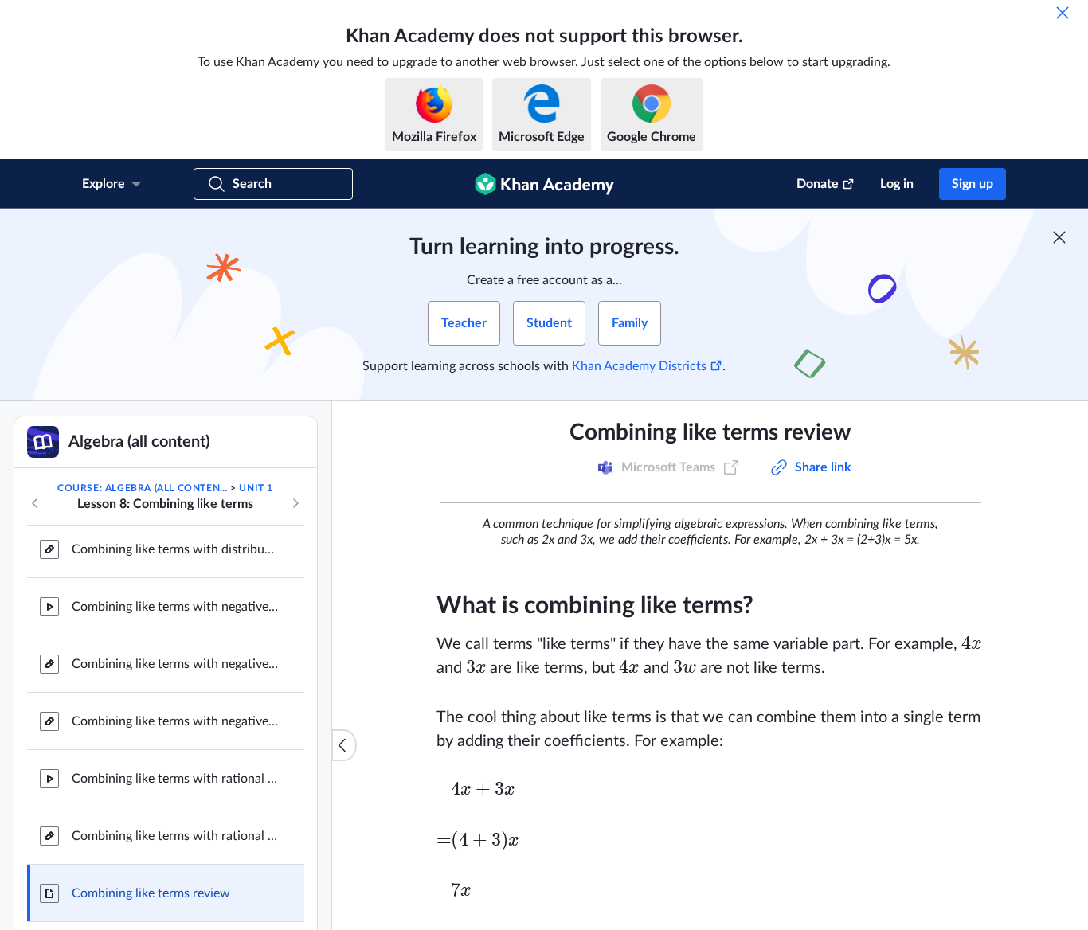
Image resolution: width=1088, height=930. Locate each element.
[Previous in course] (35, 503)
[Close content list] (344, 745)
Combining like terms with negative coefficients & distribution (175, 721)
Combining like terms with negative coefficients (175, 606)
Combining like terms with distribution (175, 549)
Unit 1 (256, 488)
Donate (817, 184)
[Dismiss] (1062, 12)
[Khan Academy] (544, 184)
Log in (897, 184)
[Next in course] (295, 503)
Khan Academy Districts (639, 366)
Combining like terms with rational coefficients (175, 778)
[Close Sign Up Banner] (1059, 237)
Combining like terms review (151, 893)
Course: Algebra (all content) (142, 488)
